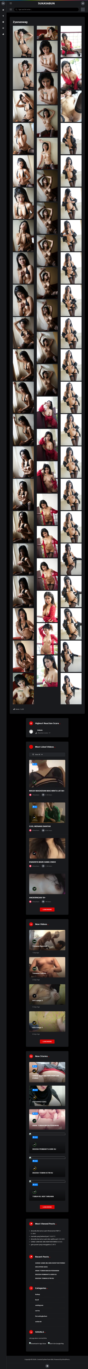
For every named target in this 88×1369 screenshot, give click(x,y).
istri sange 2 (37, 1000)
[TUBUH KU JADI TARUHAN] (47, 1190)
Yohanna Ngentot (39, 946)
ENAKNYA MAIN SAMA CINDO (42, 862)
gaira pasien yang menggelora (41, 1244)
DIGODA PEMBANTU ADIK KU (44, 1149)
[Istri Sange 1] (47, 1021)
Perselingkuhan (41, 1316)
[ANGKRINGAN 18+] (47, 884)
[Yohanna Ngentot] (47, 940)
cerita (37, 1311)
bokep (37, 1294)
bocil (37, 1300)
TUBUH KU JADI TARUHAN (43, 1196)
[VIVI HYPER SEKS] (47, 1096)
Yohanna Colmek (39, 973)
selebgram (39, 1305)
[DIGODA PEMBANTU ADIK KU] (47, 1143)
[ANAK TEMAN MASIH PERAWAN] (47, 1119)
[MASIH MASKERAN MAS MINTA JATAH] (47, 773)
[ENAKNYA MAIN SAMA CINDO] (47, 848)
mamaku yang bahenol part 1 (40, 1236)
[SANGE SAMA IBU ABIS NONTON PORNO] (47, 1072)
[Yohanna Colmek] (47, 967)
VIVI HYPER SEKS (39, 1102)
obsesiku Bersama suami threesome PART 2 (45, 1231)
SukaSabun (46, 3)
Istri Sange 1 (37, 1028)
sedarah (38, 1321)
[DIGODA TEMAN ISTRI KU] (47, 1167)
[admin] (31, 732)
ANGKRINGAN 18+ (37, 897)
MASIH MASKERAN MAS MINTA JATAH (46, 791)
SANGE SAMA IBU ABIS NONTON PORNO (44, 1242)
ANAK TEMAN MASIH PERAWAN (45, 1125)
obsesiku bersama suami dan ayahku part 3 (45, 1239)
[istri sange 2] (47, 994)
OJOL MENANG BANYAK (40, 826)
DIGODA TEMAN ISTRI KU (42, 1173)
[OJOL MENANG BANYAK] (47, 812)
